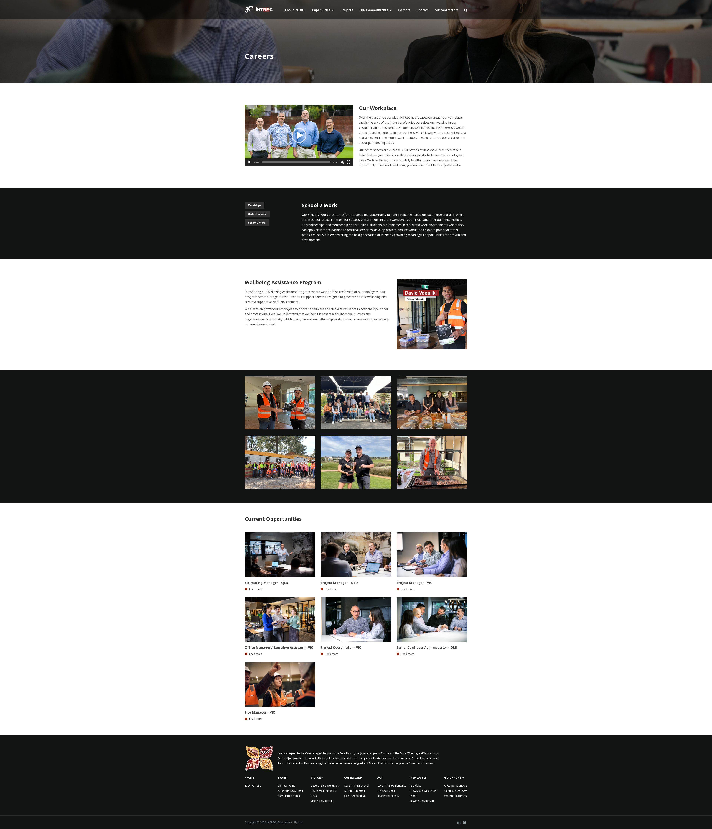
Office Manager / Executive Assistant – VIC (279, 647)
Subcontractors (446, 10)
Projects (346, 10)
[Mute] (342, 162)
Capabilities (321, 10)
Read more (255, 589)
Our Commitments (374, 10)
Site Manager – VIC (260, 712)
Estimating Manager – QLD (266, 583)
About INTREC (295, 10)
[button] (299, 135)
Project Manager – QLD (339, 583)
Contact (422, 10)
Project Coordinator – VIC (341, 647)
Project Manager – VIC (414, 583)
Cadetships (254, 205)
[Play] (249, 162)
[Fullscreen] (348, 162)
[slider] (296, 162)
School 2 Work (256, 222)
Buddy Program (257, 214)
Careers (404, 10)
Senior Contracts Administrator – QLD (427, 647)
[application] (299, 135)
